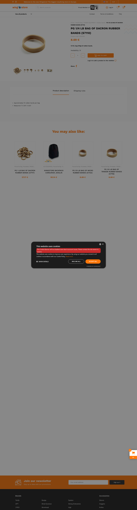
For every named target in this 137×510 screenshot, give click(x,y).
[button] (42, 262)
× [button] (102, 244)
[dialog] (68, 255)
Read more (69, 256)
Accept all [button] (93, 261)
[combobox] (100, 244)
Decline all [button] (76, 261)
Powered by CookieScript (93, 266)
